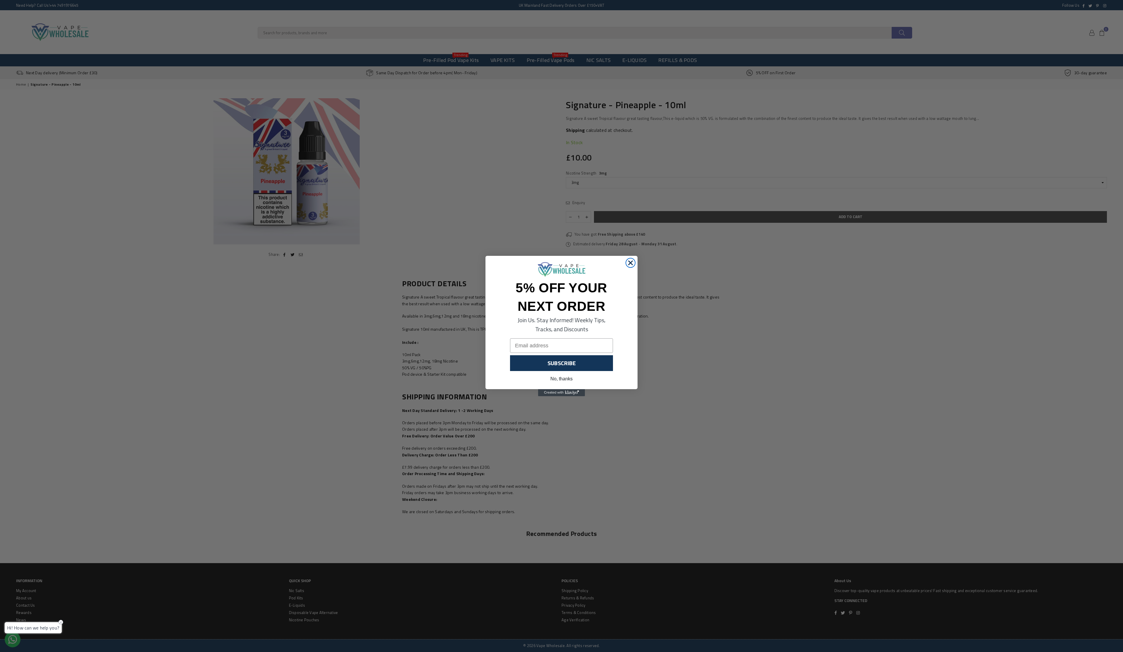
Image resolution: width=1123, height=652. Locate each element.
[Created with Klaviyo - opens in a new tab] (561, 392)
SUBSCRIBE (561, 363)
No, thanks (561, 378)
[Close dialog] (630, 263)
